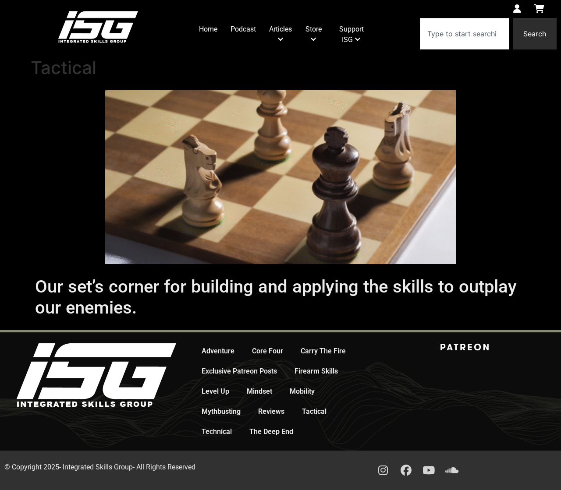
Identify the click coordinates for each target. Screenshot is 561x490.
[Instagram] (383, 470)
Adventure (218, 351)
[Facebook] (406, 470)
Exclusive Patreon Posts (239, 371)
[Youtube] (429, 470)
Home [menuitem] (208, 29)
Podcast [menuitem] (243, 29)
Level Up (215, 391)
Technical (217, 431)
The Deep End (271, 431)
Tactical (314, 411)
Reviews (271, 411)
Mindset (259, 391)
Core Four (267, 351)
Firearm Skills (316, 371)
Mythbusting (221, 411)
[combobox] (464, 33)
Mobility (302, 391)
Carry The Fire (323, 351)
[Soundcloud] (451, 470)
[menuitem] (280, 34)
